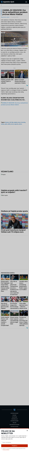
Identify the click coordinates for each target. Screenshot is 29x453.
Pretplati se (14, 445)
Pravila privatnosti (6, 449)
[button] (27, 430)
